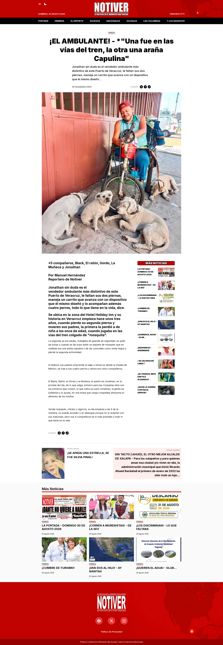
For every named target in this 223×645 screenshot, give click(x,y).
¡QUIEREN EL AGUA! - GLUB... (156, 568)
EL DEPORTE (77, 21)
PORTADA (43, 21)
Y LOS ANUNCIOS (176, 21)
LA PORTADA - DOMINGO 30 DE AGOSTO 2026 (145, 272)
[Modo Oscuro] (45, 3)
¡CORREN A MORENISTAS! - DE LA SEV (147, 285)
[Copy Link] (149, 87)
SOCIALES (132, 21)
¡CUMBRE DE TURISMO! (58, 568)
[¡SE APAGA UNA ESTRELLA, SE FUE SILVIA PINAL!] (53, 463)
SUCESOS (95, 21)
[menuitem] (111, 631)
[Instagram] (124, 621)
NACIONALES (113, 21)
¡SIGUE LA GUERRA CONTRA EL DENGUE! (147, 390)
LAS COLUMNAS (151, 21)
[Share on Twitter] (141, 87)
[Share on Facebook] (145, 87)
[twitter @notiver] (111, 621)
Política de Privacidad (111, 631)
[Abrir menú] (39, 3)
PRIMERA (59, 21)
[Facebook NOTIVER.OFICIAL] (99, 621)
